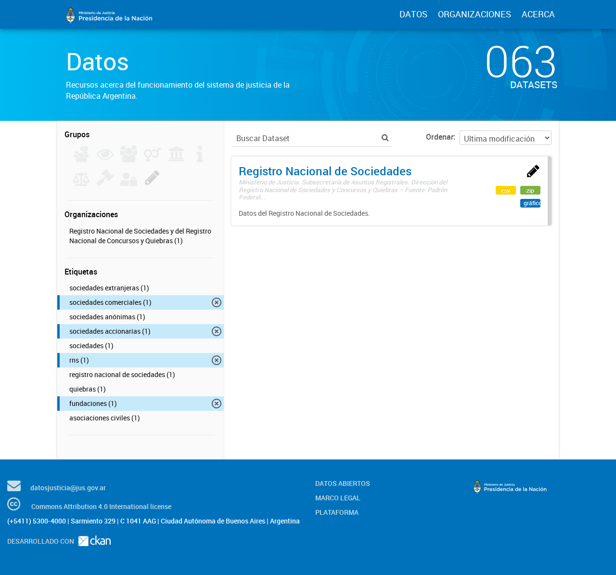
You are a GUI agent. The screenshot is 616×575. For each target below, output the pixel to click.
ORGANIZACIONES (474, 14)
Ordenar (439, 137)
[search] (385, 137)
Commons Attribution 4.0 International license (101, 506)
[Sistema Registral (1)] (152, 183)
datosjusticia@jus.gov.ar (68, 487)
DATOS (413, 14)
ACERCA (538, 14)
